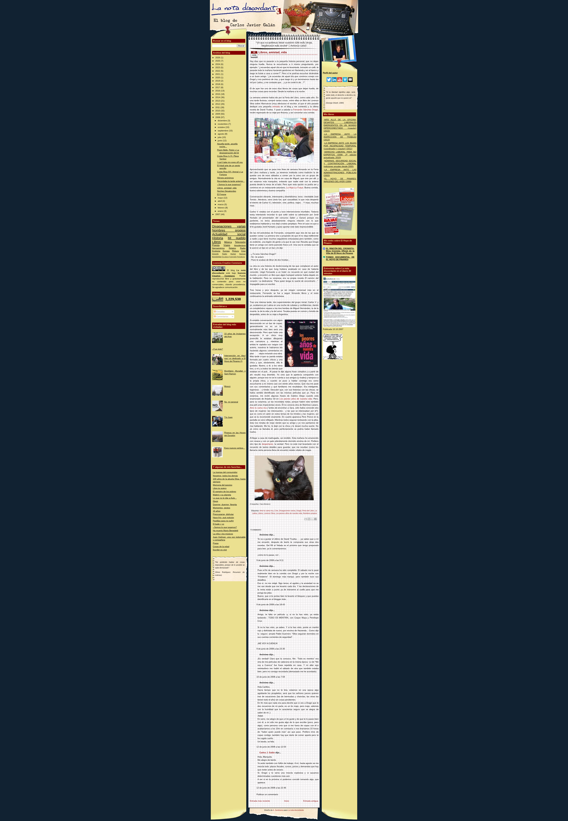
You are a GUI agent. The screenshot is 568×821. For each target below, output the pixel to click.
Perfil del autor (330, 73)
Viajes (227, 245)
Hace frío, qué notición (223, 517)
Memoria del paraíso (222, 485)
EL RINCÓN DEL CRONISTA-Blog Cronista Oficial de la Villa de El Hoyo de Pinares (340, 250)
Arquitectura (240, 245)
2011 (217, 107)
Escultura (225, 257)
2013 (218, 101)
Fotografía (233, 257)
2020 (218, 77)
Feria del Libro (308, 511)
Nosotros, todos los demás (225, 476)
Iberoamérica (218, 248)
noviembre (223, 124)
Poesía (216, 245)
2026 (218, 57)
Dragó (298, 511)
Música (228, 242)
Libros (216, 242)
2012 (218, 104)
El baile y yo (218, 524)
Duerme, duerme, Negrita (225, 504)
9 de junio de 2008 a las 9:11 (270, 560)
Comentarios (222, 316)
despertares (267, 444)
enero (221, 211)
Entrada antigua (310, 801)
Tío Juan (228, 417)
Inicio (286, 801)
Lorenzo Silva (269, 513)
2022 (218, 71)
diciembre (222, 121)
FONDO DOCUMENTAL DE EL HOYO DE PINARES (340, 258)
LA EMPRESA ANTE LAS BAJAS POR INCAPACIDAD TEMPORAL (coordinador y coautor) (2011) (340, 146)
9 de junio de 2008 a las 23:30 (270, 649)
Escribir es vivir (220, 550)
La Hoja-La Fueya (294, 188)
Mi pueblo (237, 238)
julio (220, 137)
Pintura (235, 251)
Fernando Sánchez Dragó (305, 110)
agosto (221, 134)
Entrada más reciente (260, 801)
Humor (233, 254)
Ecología (216, 251)
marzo (221, 204)
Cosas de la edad (221, 546)
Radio (243, 248)
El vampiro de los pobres (224, 491)
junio (220, 140)
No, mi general (231, 402)
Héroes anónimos (225, 178)
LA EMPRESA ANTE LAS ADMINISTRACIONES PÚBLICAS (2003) (340, 172)
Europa (226, 251)
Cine (243, 251)
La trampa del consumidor (225, 472)
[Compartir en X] (312, 519)
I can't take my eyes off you (230, 162)
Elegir (215, 501)
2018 (218, 84)
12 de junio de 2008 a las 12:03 (271, 747)
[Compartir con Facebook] (315, 519)
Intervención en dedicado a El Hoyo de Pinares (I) (235, 358)
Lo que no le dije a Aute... (225, 498)
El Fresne (221, 194)
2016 (218, 91)
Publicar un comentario (267, 794)
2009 (218, 114)
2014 (218, 97)
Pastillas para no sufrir (223, 521)
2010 (218, 111)
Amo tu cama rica (258, 408)
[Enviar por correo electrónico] (305, 519)
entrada (276, 106)
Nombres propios (229, 230)
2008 (218, 117)
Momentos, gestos (221, 508)
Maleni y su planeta (222, 495)
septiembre (223, 131)
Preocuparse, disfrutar (223, 514)
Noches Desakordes (226, 191)
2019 (218, 81)
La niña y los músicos (223, 534)
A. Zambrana (278, 810)
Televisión (240, 242)
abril (220, 201)
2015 (218, 94)
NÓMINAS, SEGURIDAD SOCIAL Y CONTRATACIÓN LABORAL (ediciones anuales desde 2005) (340, 164)
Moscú (227, 386)
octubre (221, 127)
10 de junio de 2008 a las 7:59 (270, 677)
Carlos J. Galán (267, 752)
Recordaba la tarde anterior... (231, 181)
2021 (218, 74)
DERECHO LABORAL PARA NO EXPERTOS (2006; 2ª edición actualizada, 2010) (340, 155)
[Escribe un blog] (309, 519)
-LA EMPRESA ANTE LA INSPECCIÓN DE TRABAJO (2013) (340, 137)
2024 (218, 64)
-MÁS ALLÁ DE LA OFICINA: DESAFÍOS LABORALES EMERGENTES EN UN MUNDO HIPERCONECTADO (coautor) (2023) (340, 125)
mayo (221, 198)
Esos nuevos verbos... (234, 448)
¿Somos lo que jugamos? (229, 184)
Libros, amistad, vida (227, 188)
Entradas (220, 312)
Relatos (232, 248)
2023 (218, 67)
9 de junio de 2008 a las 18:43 (270, 604)
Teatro (224, 254)
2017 (218, 87)
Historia (217, 238)
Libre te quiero (219, 488)
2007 (218, 214)
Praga (215, 543)
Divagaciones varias (229, 226)
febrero (221, 208)
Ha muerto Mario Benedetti (225, 530)
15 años (216, 511)
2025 (218, 61)
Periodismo (241, 257)
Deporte (215, 254)
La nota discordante (295, 810)
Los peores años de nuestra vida (296, 399)
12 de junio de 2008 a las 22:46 (271, 788)
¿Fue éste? (217, 349)
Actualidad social (229, 234)
